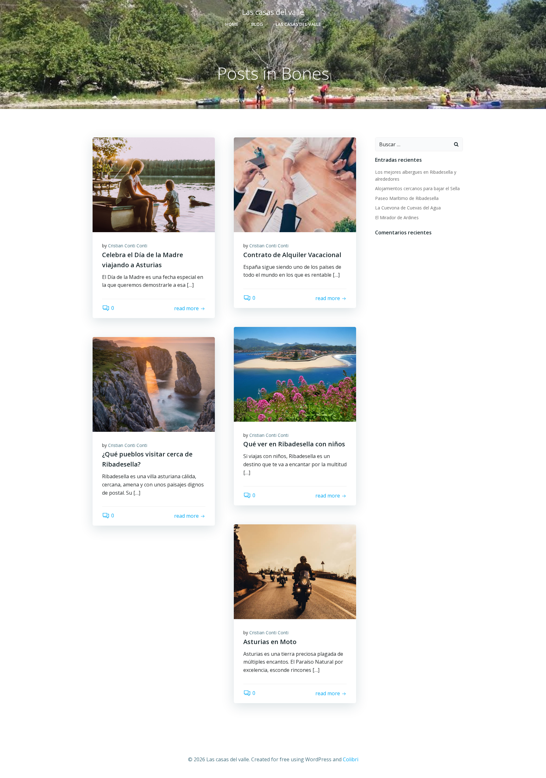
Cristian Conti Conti (127, 246)
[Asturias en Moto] (295, 571)
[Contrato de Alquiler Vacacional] (295, 184)
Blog (257, 24)
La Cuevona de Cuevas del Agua (408, 208)
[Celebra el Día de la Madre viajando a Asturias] (154, 184)
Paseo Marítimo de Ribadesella (407, 198)
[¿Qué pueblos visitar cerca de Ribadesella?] (154, 383)
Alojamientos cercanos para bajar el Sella (417, 188)
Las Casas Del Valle (298, 24)
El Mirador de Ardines (397, 217)
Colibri (350, 759)
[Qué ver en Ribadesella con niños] (295, 373)
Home (232, 24)
